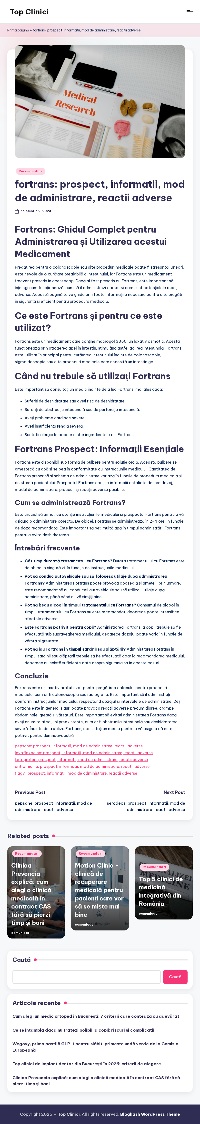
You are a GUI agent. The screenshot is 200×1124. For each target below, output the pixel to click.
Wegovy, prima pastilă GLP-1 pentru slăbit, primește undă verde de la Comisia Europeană (95, 1047)
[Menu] (190, 11)
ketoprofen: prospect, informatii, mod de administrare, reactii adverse (81, 759)
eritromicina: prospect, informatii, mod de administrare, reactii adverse (82, 766)
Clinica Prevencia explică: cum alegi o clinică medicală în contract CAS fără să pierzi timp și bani (96, 1081)
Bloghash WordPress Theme (150, 1114)
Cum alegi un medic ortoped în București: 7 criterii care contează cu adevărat (95, 1016)
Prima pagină (18, 30)
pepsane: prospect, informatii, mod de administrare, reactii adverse (79, 745)
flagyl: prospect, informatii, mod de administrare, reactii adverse (76, 773)
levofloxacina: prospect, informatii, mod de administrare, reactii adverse (84, 752)
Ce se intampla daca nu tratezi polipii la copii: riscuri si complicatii (83, 1030)
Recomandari (30, 171)
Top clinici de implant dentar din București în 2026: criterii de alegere (86, 1063)
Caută (21, 959)
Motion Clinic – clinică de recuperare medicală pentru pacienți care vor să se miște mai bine (99, 890)
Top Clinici (29, 11)
